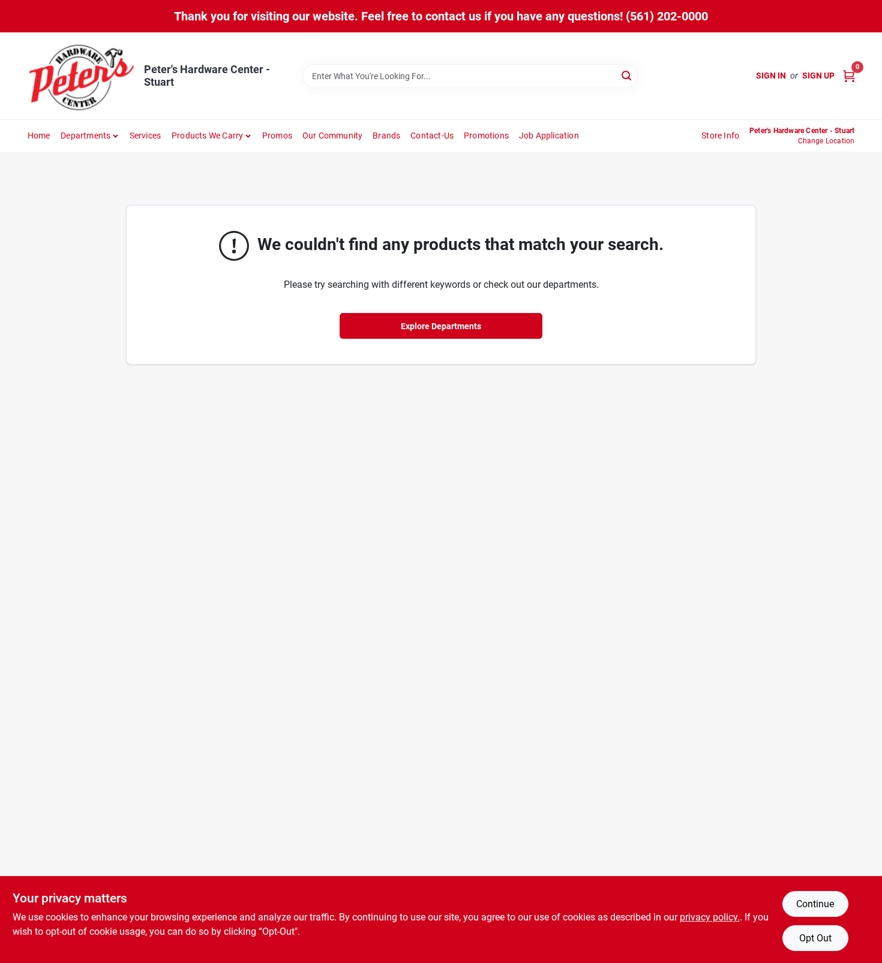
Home (39, 135)
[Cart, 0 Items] (849, 76)
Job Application (549, 135)
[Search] (627, 75)
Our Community (332, 135)
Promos (277, 135)
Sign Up (818, 75)
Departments (85, 135)
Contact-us (432, 135)
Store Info (720, 135)
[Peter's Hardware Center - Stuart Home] (82, 76)
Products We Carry (207, 135)
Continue (815, 904)
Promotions (486, 135)
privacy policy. (710, 917)
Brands (386, 135)
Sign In (771, 75)
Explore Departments (441, 326)
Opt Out (815, 938)
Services (145, 135)
